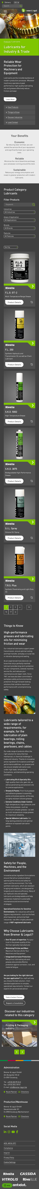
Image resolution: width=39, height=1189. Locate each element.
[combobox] (12, 6)
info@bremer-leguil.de (18, 1087)
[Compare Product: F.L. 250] (32, 364)
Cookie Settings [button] (10, 1162)
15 (29, 607)
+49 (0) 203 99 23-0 (14, 1082)
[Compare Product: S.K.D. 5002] (32, 421)
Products (7, 42)
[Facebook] (17, 1132)
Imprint (7, 1153)
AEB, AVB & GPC (10, 1143)
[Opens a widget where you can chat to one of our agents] (7, 1185)
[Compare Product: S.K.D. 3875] (32, 481)
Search (21, 6)
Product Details (14, 302)
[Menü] (5, 11)
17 (11, 612)
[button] (17, 2)
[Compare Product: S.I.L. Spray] (32, 538)
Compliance (8, 1148)
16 (6, 612)
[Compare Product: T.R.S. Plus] (32, 597)
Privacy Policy (9, 1158)
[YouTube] (13, 1132)
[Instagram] (9, 1132)
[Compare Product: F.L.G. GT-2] (32, 302)
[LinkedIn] (5, 1132)
